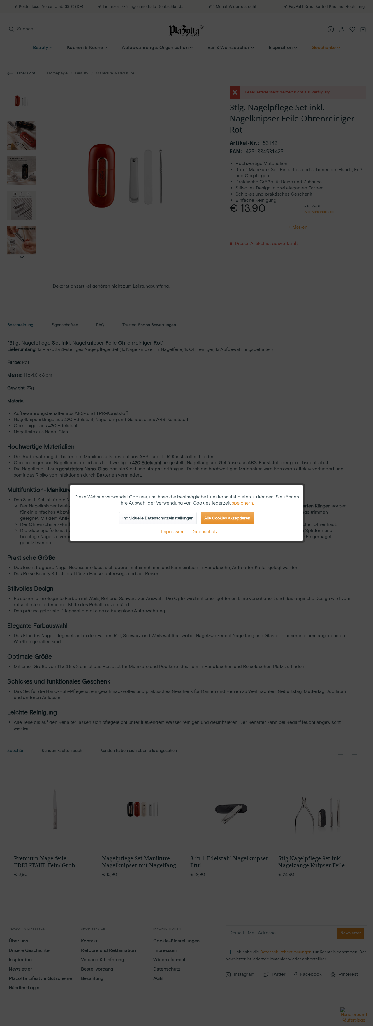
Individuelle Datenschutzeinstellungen (157, 518)
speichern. (243, 503)
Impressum (172, 532)
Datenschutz (204, 532)
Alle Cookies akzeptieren (227, 518)
